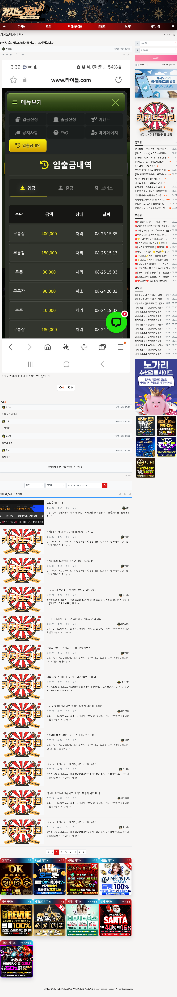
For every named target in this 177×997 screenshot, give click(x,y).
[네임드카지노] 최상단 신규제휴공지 (151, 191)
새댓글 (138, 288)
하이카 (126, 537)
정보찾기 (173, 64)
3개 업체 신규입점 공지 (145, 166)
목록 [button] (127, 55)
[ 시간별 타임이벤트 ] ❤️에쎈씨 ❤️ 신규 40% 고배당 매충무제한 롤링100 (154, 247)
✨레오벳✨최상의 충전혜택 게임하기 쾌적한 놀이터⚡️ (154, 256)
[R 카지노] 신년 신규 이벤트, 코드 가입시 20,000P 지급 (154, 222)
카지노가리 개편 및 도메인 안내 (148, 178)
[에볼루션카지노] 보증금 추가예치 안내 (151, 153)
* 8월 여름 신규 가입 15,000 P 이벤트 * (154, 268)
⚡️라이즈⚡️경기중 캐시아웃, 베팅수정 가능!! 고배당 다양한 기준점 (154, 260)
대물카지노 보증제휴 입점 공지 (148, 187)
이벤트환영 (125, 624)
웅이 (7, 450)
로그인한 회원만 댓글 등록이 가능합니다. (66, 467)
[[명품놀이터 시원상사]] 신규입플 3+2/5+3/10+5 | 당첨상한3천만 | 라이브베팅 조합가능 (154, 264)
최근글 (138, 215)
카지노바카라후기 (170, 35)
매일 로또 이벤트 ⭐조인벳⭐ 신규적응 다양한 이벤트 (154, 251)
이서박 (8, 436)
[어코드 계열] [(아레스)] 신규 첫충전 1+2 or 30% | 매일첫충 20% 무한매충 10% (154, 272)
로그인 (156, 57)
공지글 (138, 142)
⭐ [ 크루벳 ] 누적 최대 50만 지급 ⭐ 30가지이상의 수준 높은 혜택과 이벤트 (154, 239)
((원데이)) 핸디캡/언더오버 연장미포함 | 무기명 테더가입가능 (154, 226)
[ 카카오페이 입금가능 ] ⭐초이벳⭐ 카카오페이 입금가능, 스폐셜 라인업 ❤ (154, 243)
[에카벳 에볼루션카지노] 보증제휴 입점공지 (151, 174)
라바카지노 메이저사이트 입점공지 (150, 200)
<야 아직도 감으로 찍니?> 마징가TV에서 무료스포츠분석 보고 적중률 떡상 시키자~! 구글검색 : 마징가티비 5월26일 (149, 295)
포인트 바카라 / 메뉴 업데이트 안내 (150, 170)
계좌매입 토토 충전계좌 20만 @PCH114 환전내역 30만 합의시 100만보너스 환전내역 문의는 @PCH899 (149, 307)
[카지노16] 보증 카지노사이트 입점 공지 (151, 162)
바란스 (8, 407)
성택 (7, 421)
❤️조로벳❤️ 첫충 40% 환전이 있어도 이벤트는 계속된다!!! (154, 281)
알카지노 (126, 595)
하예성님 (9, 49)
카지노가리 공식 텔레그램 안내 (148, 183)
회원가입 (165, 64)
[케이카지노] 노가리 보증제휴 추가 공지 (151, 204)
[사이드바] (173, 26)
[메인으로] (4, 26)
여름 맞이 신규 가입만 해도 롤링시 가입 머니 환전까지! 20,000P (154, 235)
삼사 (127, 508)
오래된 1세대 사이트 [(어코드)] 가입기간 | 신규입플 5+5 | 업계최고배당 (154, 230)
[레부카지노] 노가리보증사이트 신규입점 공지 (151, 208)
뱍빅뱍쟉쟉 (125, 682)
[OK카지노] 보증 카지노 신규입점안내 (151, 149)
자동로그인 (144, 64)
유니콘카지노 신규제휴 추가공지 (149, 195)
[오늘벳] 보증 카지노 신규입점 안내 (150, 157)
